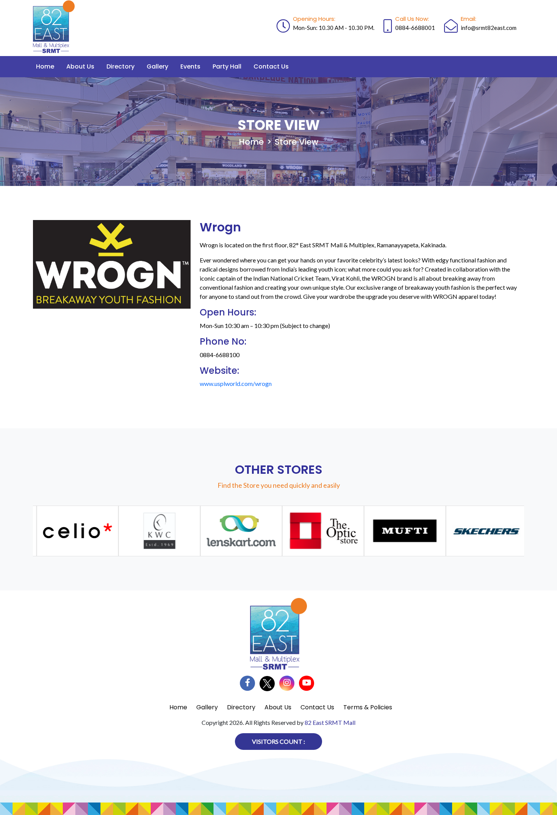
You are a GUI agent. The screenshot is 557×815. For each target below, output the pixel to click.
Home (45, 66)
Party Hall (227, 66)
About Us (80, 66)
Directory (120, 66)
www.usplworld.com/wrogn (236, 383)
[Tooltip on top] (69, 531)
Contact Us (271, 66)
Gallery (157, 66)
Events (190, 66)
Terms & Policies (367, 707)
